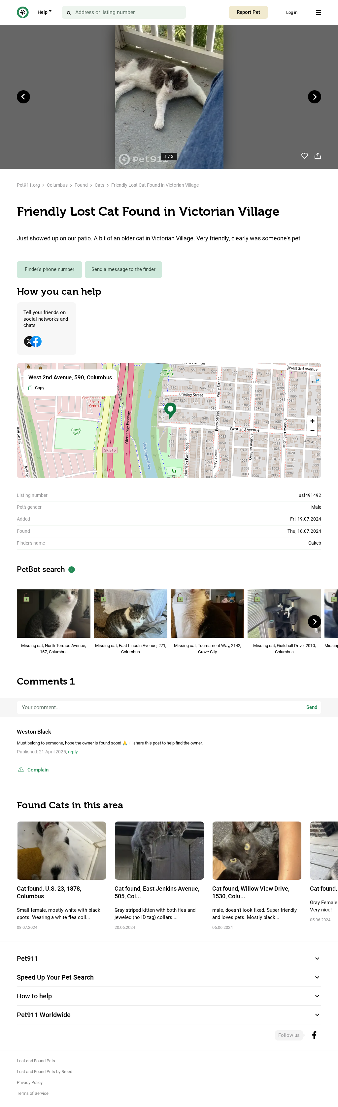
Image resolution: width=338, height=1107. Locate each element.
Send (311, 707)
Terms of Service (33, 1093)
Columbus (57, 185)
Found (81, 185)
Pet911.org (28, 185)
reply (73, 751)
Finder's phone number (49, 269)
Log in (291, 12)
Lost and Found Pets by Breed (44, 1071)
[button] (170, 411)
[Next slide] (314, 96)
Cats (99, 185)
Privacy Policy (30, 1082)
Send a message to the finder (123, 269)
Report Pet (248, 12)
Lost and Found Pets (36, 1060)
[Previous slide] (23, 96)
